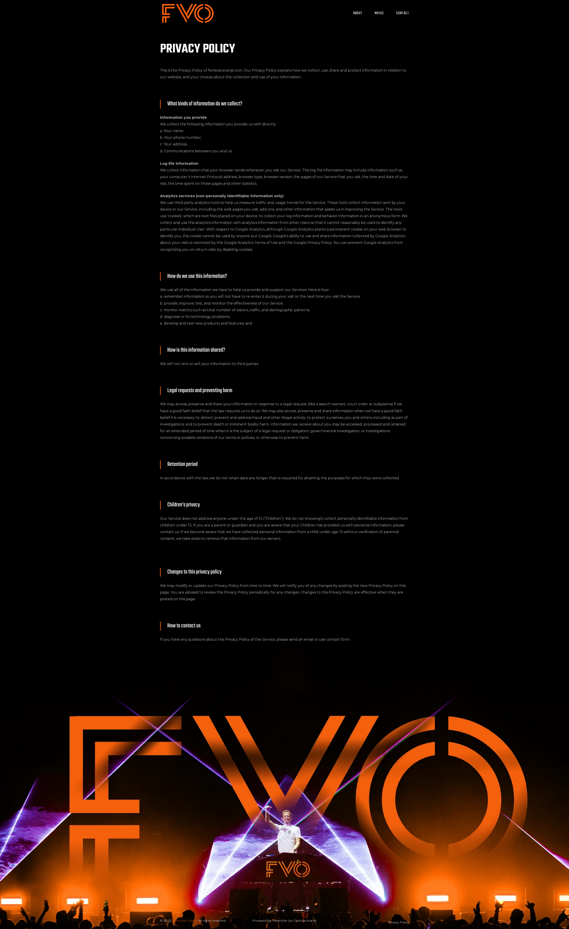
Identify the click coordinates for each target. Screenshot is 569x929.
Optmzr (300, 921)
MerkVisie (279, 921)
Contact (402, 13)
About (358, 13)
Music (379, 13)
